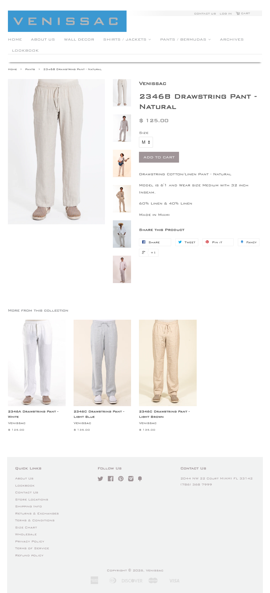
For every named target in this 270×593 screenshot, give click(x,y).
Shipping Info (28, 506)
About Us (24, 478)
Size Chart (26, 527)
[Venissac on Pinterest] (121, 480)
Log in (226, 13)
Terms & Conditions (35, 520)
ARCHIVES (232, 39)
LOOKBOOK (25, 50)
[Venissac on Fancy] (140, 480)
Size (143, 132)
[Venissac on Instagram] (131, 480)
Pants (30, 69)
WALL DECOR (79, 39)
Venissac (154, 570)
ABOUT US (43, 39)
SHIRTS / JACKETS (125, 39)
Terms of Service (32, 548)
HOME (15, 39)
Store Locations (31, 499)
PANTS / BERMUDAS (184, 39)
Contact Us (205, 13)
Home (12, 69)
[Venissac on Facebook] (111, 480)
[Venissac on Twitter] (100, 480)
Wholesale (26, 534)
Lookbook (25, 485)
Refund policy (29, 555)
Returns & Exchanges (37, 513)
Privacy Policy (29, 541)
